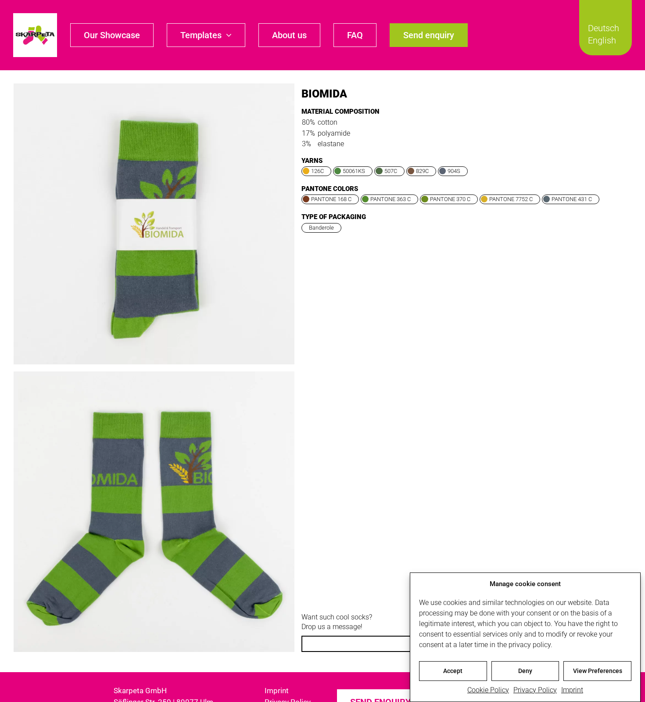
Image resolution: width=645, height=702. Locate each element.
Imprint (572, 690)
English (602, 40)
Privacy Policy (535, 690)
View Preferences (597, 670)
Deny (525, 670)
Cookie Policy (488, 690)
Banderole (321, 227)
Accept (452, 670)
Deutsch (603, 28)
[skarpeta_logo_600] (35, 16)
